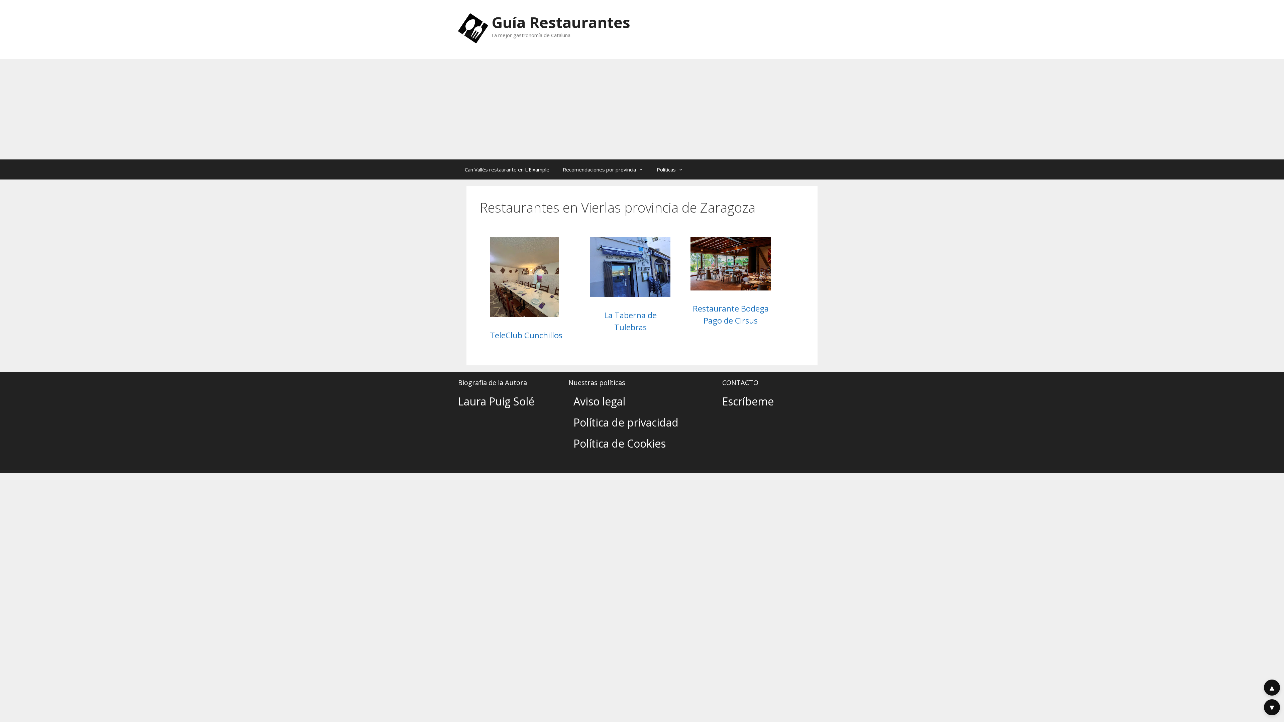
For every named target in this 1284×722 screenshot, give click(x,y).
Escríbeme (748, 401)
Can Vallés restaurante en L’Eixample (507, 169)
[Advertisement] (642, 109)
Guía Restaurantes (561, 22)
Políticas (666, 169)
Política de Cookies (619, 443)
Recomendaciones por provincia (599, 169)
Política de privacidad (625, 422)
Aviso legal (599, 401)
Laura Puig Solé (496, 401)
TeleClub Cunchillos (526, 335)
